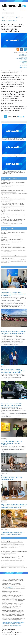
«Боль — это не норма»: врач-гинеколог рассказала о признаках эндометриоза (13, 293)
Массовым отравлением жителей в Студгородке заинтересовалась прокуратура (14, 155)
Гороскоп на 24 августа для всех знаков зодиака (12, 565)
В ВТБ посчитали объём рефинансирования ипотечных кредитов (11, 224)
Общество (13, 17)
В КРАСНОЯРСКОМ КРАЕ (21, 58)
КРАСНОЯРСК (10, 1)
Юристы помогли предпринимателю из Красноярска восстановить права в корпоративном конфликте (14, 505)
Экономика (20, 17)
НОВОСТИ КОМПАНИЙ (10, 178)
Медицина (4, 289)
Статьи (4, 13)
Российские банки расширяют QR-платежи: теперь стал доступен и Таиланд (13, 199)
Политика (5, 17)
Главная (3, 21)
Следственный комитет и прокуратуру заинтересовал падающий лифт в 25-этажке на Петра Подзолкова (13, 172)
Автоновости (4, 401)
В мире (11, 16)
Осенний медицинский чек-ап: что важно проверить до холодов (13, 533)
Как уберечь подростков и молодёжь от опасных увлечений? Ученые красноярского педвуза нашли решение (13, 210)
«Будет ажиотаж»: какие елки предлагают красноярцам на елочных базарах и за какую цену (13, 246)
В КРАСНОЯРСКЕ (23, 57)
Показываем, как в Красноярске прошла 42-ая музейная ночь (12, 240)
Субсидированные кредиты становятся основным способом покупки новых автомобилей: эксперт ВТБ (13, 215)
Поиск (23, 10)
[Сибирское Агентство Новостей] (14, 5)
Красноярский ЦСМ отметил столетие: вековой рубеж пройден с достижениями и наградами (13, 370)
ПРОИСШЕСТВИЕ (23, 61)
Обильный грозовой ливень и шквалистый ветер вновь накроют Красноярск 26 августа (14, 552)
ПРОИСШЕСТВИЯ (23, 54)
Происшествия (12, 21)
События (3, 438)
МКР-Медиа (10, 13)
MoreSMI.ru (6, 627)
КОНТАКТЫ (9, 572)
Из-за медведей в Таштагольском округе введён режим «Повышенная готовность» (12, 556)
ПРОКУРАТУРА (23, 65)
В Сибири (5, 16)
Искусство (4, 328)
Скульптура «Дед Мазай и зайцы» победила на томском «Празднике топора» (12, 542)
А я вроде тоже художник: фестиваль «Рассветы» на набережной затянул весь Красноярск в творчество (13, 333)
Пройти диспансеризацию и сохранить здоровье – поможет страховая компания (11, 477)
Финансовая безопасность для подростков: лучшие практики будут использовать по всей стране (13, 219)
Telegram (21, 117)
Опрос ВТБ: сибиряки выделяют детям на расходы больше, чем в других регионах (13, 191)
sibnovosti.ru (9, 587)
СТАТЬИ (5, 267)
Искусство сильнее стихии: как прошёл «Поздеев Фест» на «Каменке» (11, 443)
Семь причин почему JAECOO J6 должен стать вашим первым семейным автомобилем (11, 405)
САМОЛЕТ (24, 62)
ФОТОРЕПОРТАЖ (8, 228)
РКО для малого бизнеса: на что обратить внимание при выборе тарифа (13, 183)
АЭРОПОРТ (24, 64)
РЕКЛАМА (19, 572)
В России (17, 16)
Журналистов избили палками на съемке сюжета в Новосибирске (13, 233)
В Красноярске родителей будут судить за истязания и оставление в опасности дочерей (13, 139)
